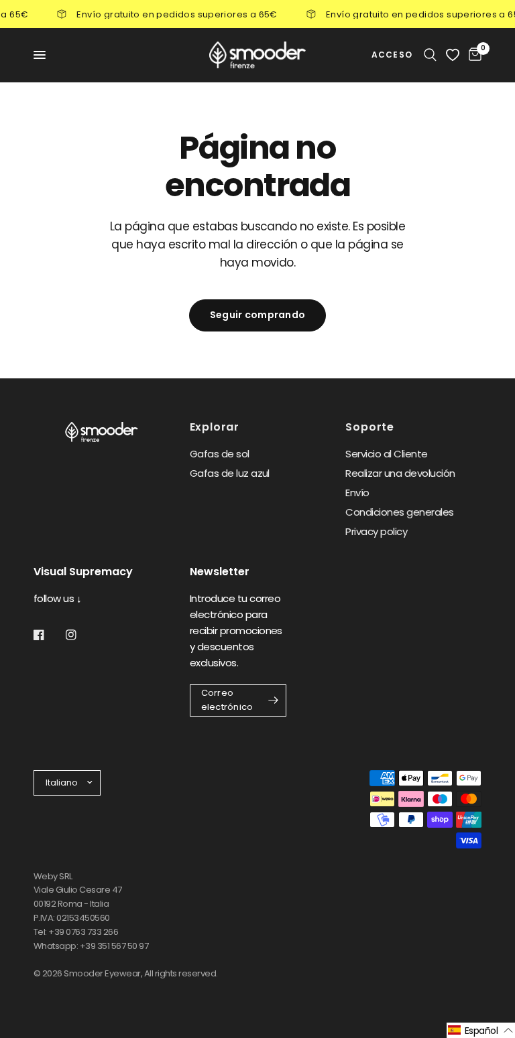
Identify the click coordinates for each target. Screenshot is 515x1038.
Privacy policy (376, 531)
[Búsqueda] (430, 55)
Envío (357, 493)
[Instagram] (80, 635)
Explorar (214, 427)
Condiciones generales (399, 512)
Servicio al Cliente (386, 454)
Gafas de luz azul (230, 473)
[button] (481, 1030)
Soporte (369, 427)
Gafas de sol (219, 454)
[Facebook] (48, 635)
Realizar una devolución (400, 473)
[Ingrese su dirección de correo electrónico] (273, 700)
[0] (472, 55)
